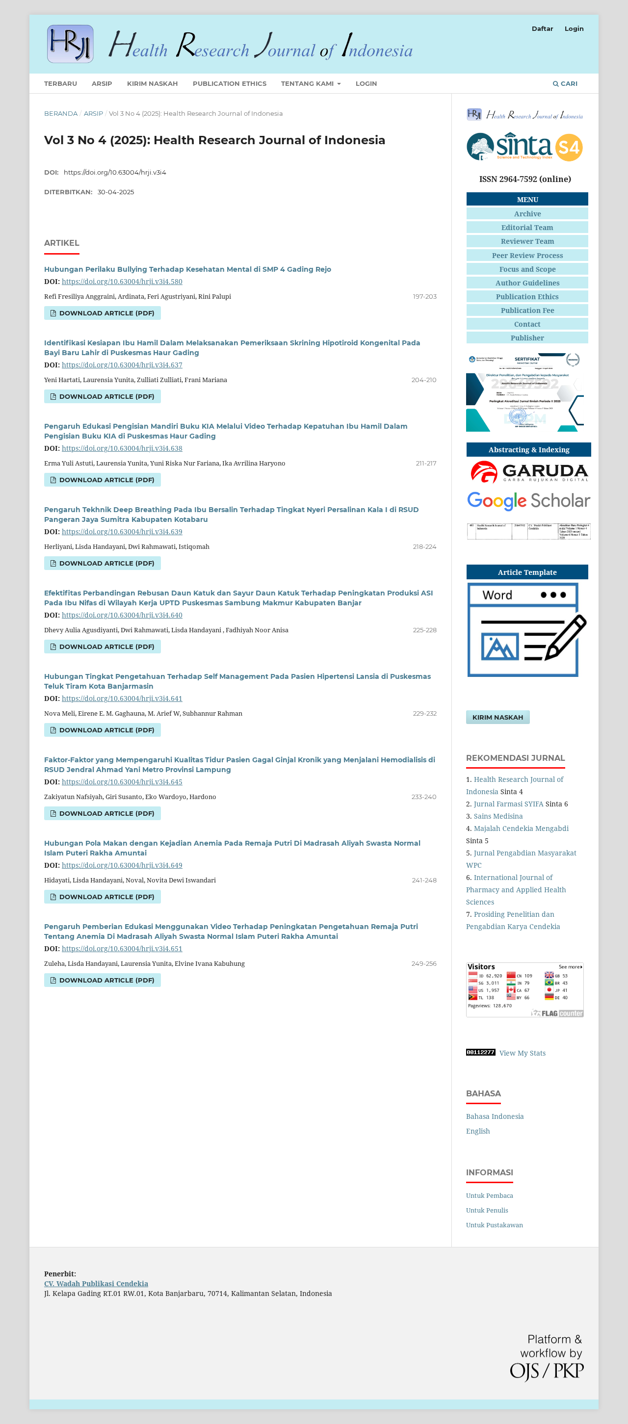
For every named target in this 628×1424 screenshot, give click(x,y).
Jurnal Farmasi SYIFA (509, 803)
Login (366, 83)
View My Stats (522, 1053)
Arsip (102, 83)
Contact (527, 324)
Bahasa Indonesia (495, 1116)
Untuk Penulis (487, 1210)
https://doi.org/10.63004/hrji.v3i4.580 (122, 281)
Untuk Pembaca (489, 1195)
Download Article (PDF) (106, 313)
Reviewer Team (527, 241)
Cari (568, 83)
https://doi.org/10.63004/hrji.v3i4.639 (122, 531)
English (478, 1131)
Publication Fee (527, 310)
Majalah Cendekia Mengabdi (521, 828)
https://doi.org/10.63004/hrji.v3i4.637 (122, 364)
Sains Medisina (498, 816)
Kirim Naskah (152, 83)
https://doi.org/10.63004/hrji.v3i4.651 (122, 948)
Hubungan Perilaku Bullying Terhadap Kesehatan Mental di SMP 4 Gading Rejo (187, 269)
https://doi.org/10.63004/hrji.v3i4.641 (122, 698)
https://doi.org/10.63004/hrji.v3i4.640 (122, 615)
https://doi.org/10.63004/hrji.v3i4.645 (122, 781)
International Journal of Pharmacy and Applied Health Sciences (516, 889)
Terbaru (60, 83)
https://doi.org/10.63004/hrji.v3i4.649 (122, 865)
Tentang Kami (308, 83)
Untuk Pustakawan (494, 1224)
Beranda (61, 113)
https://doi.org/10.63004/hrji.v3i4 (115, 172)
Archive (527, 213)
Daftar (542, 28)
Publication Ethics (229, 83)
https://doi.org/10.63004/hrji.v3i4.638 (122, 448)
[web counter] (481, 1053)
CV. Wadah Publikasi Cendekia (96, 1283)
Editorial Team (527, 227)
